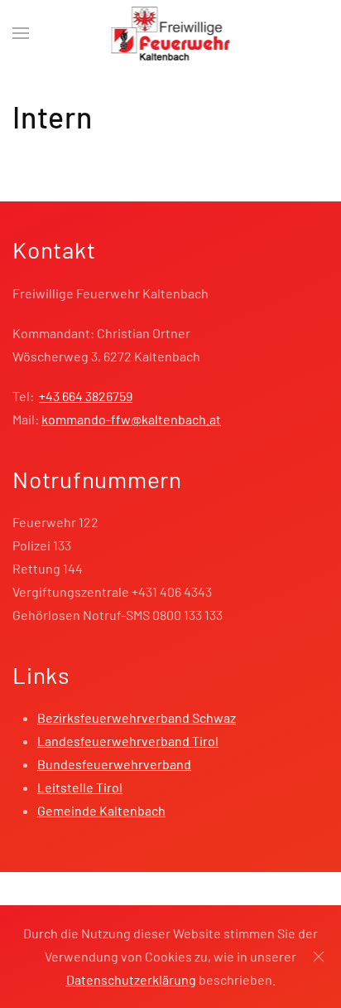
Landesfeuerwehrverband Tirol (128, 741)
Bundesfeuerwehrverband (114, 764)
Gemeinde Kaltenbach (101, 810)
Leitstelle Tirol (79, 787)
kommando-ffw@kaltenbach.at (131, 419)
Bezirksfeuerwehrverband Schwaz (136, 717)
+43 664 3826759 (85, 396)
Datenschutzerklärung (131, 979)
